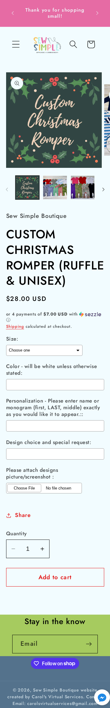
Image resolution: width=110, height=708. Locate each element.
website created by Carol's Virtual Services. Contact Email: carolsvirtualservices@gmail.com (55, 696)
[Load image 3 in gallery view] (83, 188)
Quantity (16, 533)
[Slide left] (6, 189)
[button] (15, 44)
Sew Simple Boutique (56, 690)
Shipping (15, 326)
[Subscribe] (88, 644)
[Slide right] (103, 189)
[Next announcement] (97, 13)
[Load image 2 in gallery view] (55, 188)
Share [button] (23, 515)
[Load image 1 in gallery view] (27, 188)
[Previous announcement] (13, 13)
